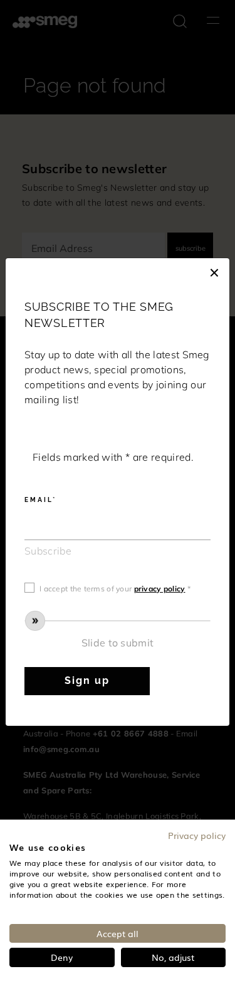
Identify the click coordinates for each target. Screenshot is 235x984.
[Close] (214, 270)
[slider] (117, 620)
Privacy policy (197, 835)
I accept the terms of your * (115, 588)
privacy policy (159, 588)
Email (38, 499)
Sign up (87, 680)
